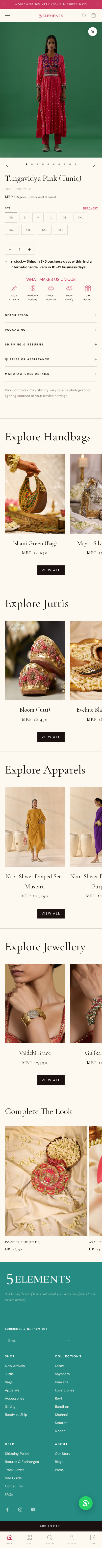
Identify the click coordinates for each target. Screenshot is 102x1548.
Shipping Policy (17, 1453)
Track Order (14, 1470)
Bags (9, 1382)
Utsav (59, 1366)
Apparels (12, 1390)
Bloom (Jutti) (35, 709)
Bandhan (62, 1406)
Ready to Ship (16, 1414)
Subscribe (68, 1340)
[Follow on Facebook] (7, 1509)
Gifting (10, 1406)
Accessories (14, 1398)
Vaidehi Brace (35, 1053)
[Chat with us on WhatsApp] (86, 1503)
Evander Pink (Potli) (22, 1242)
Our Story (62, 1453)
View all (51, 570)
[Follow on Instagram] (20, 1509)
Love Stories (64, 1390)
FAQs (9, 1494)
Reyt (58, 1398)
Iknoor (60, 1431)
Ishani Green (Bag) (35, 543)
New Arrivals (15, 1366)
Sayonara (62, 1374)
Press (59, 1470)
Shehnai (61, 1414)
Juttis (9, 1374)
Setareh (61, 1423)
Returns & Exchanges (22, 1461)
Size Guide (13, 1478)
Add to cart (51, 1526)
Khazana (61, 1382)
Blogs (59, 1461)
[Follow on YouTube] (33, 1509)
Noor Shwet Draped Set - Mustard (34, 881)
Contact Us (14, 1486)
